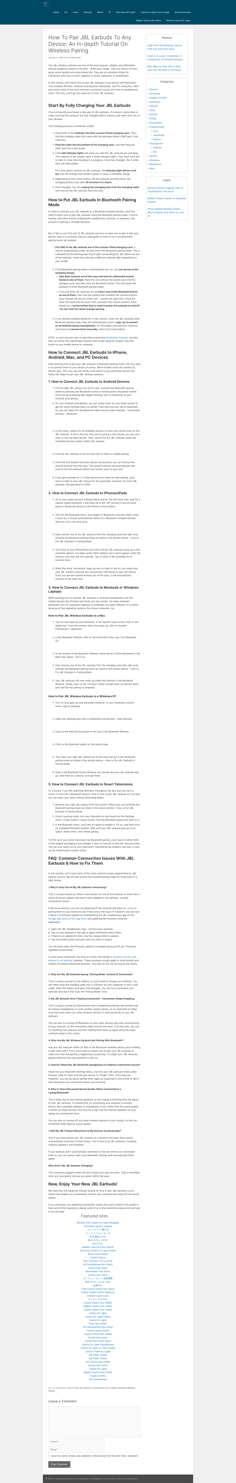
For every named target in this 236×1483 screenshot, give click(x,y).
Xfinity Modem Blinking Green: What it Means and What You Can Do (165, 212)
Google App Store (58, 918)
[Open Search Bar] (109, 12)
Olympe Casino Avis (98, 1295)
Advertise (83, 1478)
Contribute (95, 1478)
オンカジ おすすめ (97, 1299)
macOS (153, 114)
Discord (153, 89)
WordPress (155, 164)
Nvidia (152, 118)
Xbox (152, 168)
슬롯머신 (98, 1285)
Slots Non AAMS (98, 1323)
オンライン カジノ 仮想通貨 (98, 1278)
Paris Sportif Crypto (125, 12)
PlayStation (155, 122)
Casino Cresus (98, 1257)
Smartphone (156, 143)
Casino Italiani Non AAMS (98, 1302)
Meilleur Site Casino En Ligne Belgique (98, 1222)
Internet (153, 106)
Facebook (154, 93)
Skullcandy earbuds (117, 337)
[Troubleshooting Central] (46, 4)
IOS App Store (79, 918)
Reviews (88, 12)
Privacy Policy (109, 1478)
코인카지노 (98, 1243)
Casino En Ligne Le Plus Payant (98, 1348)
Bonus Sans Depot (98, 1254)
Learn (75, 12)
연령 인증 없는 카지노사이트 (98, 1261)
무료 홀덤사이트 (97, 1236)
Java (155, 131)
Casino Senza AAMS (98, 1330)
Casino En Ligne (98, 1313)
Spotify (153, 156)
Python (157, 139)
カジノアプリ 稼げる (98, 1229)
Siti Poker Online (98, 1355)
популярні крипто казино (98, 1226)
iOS (155, 151)
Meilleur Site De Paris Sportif (98, 1247)
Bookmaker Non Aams (98, 1271)
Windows (154, 160)
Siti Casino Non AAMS (98, 1361)
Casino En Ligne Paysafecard (98, 1344)
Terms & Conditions (127, 1478)
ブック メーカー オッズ (98, 1233)
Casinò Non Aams (98, 1337)
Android (157, 147)
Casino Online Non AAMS (98, 1334)
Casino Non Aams (98, 1268)
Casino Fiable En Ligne (97, 1351)
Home (56, 12)
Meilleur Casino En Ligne (178, 20)
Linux (152, 110)
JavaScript (158, 135)
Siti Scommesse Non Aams (98, 1264)
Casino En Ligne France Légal (155, 12)
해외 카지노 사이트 (98, 1240)
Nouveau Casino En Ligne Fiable (98, 1250)
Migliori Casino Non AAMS (98, 1306)
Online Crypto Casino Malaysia (98, 1292)
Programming (156, 127)
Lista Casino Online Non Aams (98, 1288)
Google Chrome (157, 97)
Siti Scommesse (182, 12)
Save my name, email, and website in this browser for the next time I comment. (94, 1455)
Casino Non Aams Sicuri (98, 1341)
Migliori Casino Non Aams (148, 20)
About (100, 12)
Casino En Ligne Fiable (97, 1316)
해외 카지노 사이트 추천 (97, 1282)
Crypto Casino (98, 1375)
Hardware (60, 1388)
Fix (65, 12)
